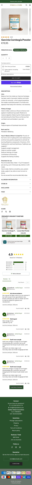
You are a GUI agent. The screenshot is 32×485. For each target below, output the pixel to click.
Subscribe (16, 463)
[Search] (26, 5)
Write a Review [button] (17, 273)
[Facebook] (12, 447)
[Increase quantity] (9, 58)
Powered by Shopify (16, 482)
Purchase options (5, 63)
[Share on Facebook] (2, 212)
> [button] (16, 387)
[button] (16, 74)
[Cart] (30, 5)
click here (19, 1)
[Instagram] (16, 447)
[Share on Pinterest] (10, 212)
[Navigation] (2, 5)
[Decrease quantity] (3, 58)
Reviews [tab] (5, 279)
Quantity (4, 55)
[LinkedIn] (20, 447)
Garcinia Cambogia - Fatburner (10, 304)
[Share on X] (6, 212)
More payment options (16, 86)
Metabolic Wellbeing (20, 50)
